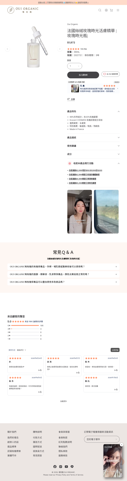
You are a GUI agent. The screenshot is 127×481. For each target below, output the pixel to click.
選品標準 (11, 446)
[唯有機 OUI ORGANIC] (22, 10)
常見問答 (37, 455)
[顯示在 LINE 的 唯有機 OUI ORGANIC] (72, 466)
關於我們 (11, 432)
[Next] (59, 48)
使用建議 (71, 146)
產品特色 (71, 111)
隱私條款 (63, 451)
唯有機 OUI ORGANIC (67, 472)
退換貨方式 (38, 451)
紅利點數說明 (65, 442)
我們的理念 (13, 437)
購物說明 (37, 432)
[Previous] (7, 48)
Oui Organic (72, 24)
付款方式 (37, 437)
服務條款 (63, 455)
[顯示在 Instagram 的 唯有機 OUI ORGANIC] (61, 466)
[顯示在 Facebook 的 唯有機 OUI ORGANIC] (55, 466)
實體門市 (11, 455)
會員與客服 (64, 432)
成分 (69, 154)
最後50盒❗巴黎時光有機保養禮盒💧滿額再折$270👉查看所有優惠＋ (63, 2)
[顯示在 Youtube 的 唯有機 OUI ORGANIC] (66, 466)
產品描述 (71, 137)
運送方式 (37, 442)
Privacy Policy (61, 475)
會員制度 (63, 437)
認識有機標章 (14, 451)
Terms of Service (76, 475)
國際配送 (37, 446)
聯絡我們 (63, 446)
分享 (73, 99)
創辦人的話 (13, 442)
